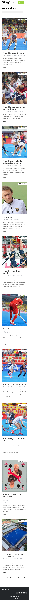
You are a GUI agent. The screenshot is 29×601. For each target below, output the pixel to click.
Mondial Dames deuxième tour (13, 53)
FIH (3, 55)
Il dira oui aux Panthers (10, 217)
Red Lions (7, 275)
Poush (17, 596)
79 (24, 577)
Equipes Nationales (7, 498)
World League (14, 55)
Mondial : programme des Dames (14, 385)
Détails (4, 67)
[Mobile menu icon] (26, 2)
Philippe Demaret (5, 589)
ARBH (4, 219)
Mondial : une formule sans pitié (14, 329)
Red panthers (8, 55)
